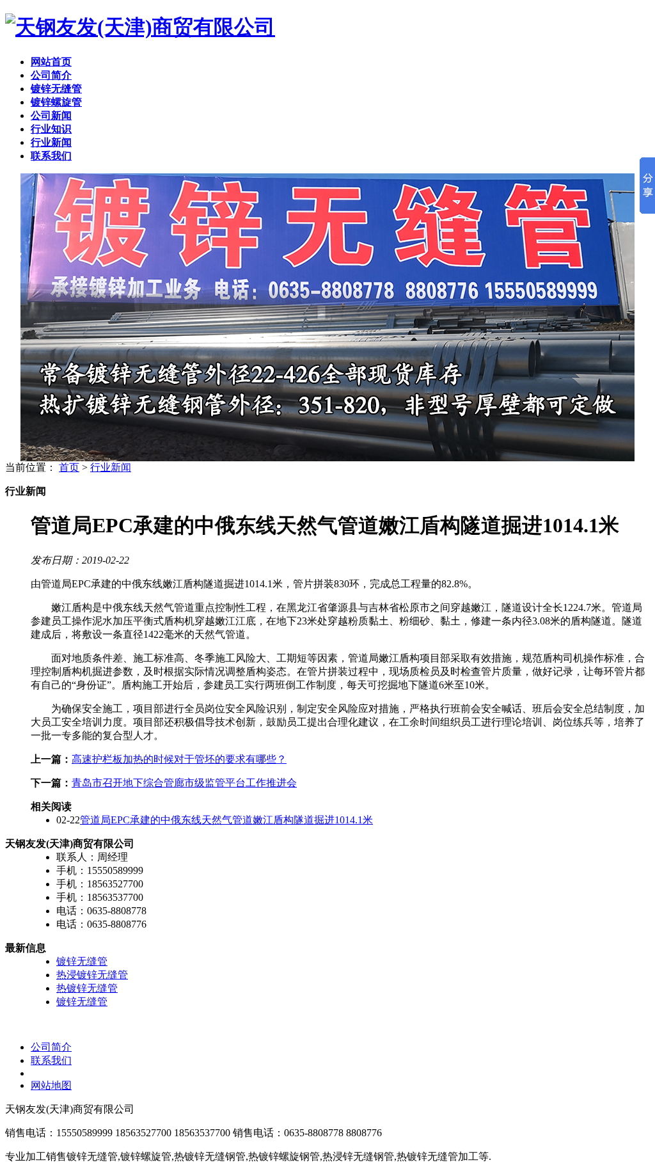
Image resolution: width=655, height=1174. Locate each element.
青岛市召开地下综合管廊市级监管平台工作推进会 (184, 782)
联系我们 (51, 1060)
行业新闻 (110, 467)
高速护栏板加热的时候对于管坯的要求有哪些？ (179, 759)
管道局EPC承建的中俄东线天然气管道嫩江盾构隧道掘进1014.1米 (226, 819)
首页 (69, 467)
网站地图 (51, 1085)
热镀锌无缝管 (87, 988)
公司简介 (51, 1047)
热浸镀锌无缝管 (92, 974)
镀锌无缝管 (81, 961)
